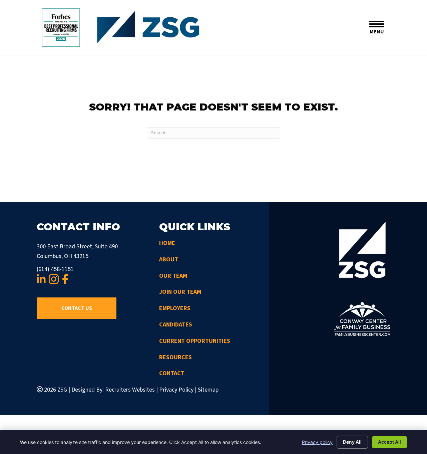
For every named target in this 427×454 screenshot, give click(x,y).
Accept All (389, 442)
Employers (174, 308)
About (168, 259)
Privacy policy (317, 442)
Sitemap (208, 390)
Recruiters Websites (130, 390)
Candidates (175, 324)
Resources (175, 357)
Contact (171, 373)
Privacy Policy (176, 390)
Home (167, 243)
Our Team (173, 276)
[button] (76, 308)
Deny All (352, 442)
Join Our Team (180, 292)
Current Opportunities (194, 341)
